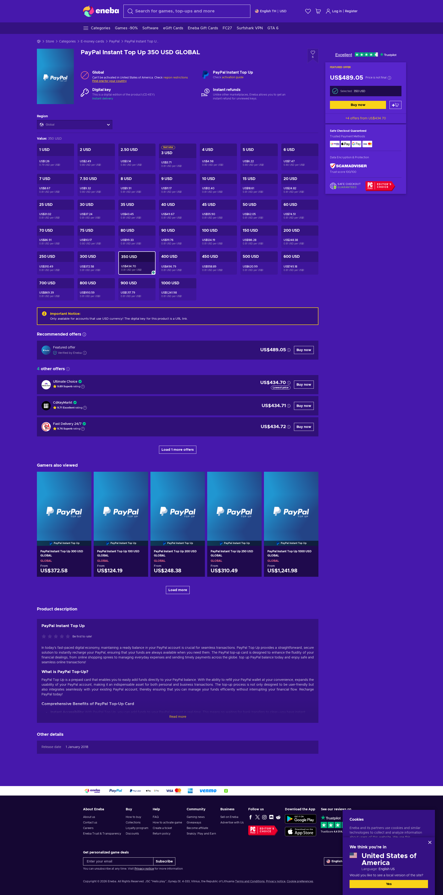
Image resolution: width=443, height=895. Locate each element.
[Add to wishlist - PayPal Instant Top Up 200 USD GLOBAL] (197, 479)
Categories (67, 41)
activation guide (232, 77)
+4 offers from (365, 118)
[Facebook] (250, 817)
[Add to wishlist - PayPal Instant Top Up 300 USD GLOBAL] (83, 479)
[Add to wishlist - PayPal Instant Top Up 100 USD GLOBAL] (140, 479)
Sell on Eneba (229, 817)
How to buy (133, 817)
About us (89, 817)
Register (351, 11)
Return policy (162, 833)
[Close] (430, 842)
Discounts (132, 833)
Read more (177, 716)
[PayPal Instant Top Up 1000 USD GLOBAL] (291, 503)
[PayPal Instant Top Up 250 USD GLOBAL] (234, 503)
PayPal (114, 41)
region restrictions (175, 77)
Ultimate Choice (65, 381)
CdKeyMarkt (62, 402)
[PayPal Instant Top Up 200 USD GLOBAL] (177, 503)
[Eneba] (101, 11)
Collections (133, 822)
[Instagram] (264, 817)
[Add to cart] (395, 105)
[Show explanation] (83, 386)
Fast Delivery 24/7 (67, 424)
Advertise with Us (232, 822)
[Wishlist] (308, 11)
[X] (257, 817)
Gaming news (196, 817)
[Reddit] (278, 817)
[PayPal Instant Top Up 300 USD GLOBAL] (64, 503)
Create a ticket (162, 828)
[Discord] (271, 817)
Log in (337, 11)
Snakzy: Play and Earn (201, 833)
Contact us (90, 822)
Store (50, 41)
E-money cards (92, 41)
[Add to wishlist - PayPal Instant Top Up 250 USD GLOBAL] (253, 479)
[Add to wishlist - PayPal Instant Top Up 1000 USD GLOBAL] (310, 479)
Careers (88, 828)
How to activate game (167, 822)
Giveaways (194, 822)
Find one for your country (109, 81)
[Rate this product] (57, 637)
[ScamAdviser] (348, 166)
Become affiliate (197, 828)
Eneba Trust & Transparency (102, 833)
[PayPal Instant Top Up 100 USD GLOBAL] (121, 503)
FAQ (156, 817)
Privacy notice (144, 868)
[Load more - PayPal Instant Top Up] (205, 75)
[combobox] (187, 11)
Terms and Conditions (250, 881)
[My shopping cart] (318, 11)
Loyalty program (137, 828)
